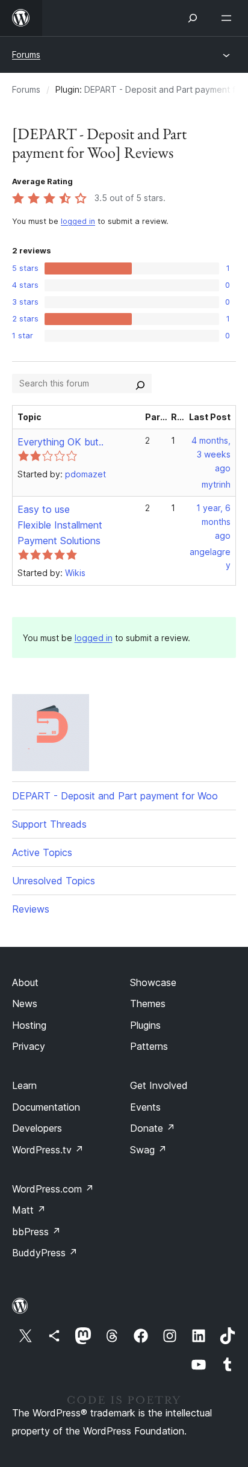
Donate (152, 1128)
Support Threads (49, 824)
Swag (148, 1150)
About (25, 982)
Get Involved (159, 1085)
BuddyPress (45, 1253)
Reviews (30, 909)
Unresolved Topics (53, 881)
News (24, 1003)
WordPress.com (53, 1189)
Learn (24, 1085)
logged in (78, 221)
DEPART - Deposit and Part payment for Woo (115, 796)
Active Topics (42, 852)
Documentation (46, 1107)
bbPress (36, 1232)
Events (145, 1107)
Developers (37, 1128)
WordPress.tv (48, 1150)
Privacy (28, 1046)
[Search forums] (140, 383)
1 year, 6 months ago (213, 522)
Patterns (149, 1046)
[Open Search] (192, 18)
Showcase (153, 982)
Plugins (145, 1025)
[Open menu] (228, 18)
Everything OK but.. (60, 442)
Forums (26, 54)
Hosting (29, 1025)
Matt (29, 1210)
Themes (148, 1003)
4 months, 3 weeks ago (211, 454)
